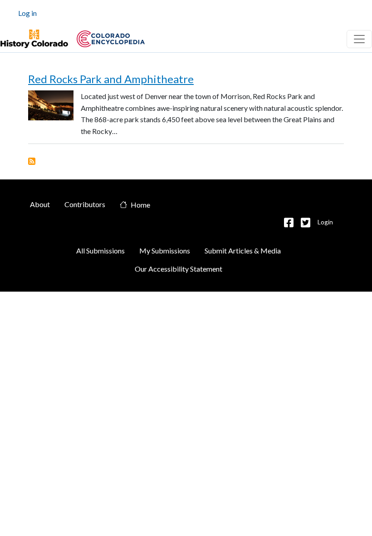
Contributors (84, 204)
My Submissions (164, 250)
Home (140, 205)
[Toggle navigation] (359, 39)
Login (325, 222)
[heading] (111, 38)
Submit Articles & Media (243, 250)
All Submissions (100, 250)
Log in (27, 13)
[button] (289, 222)
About (40, 204)
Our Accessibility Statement (178, 268)
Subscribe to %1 (31, 161)
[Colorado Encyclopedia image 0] (34, 39)
